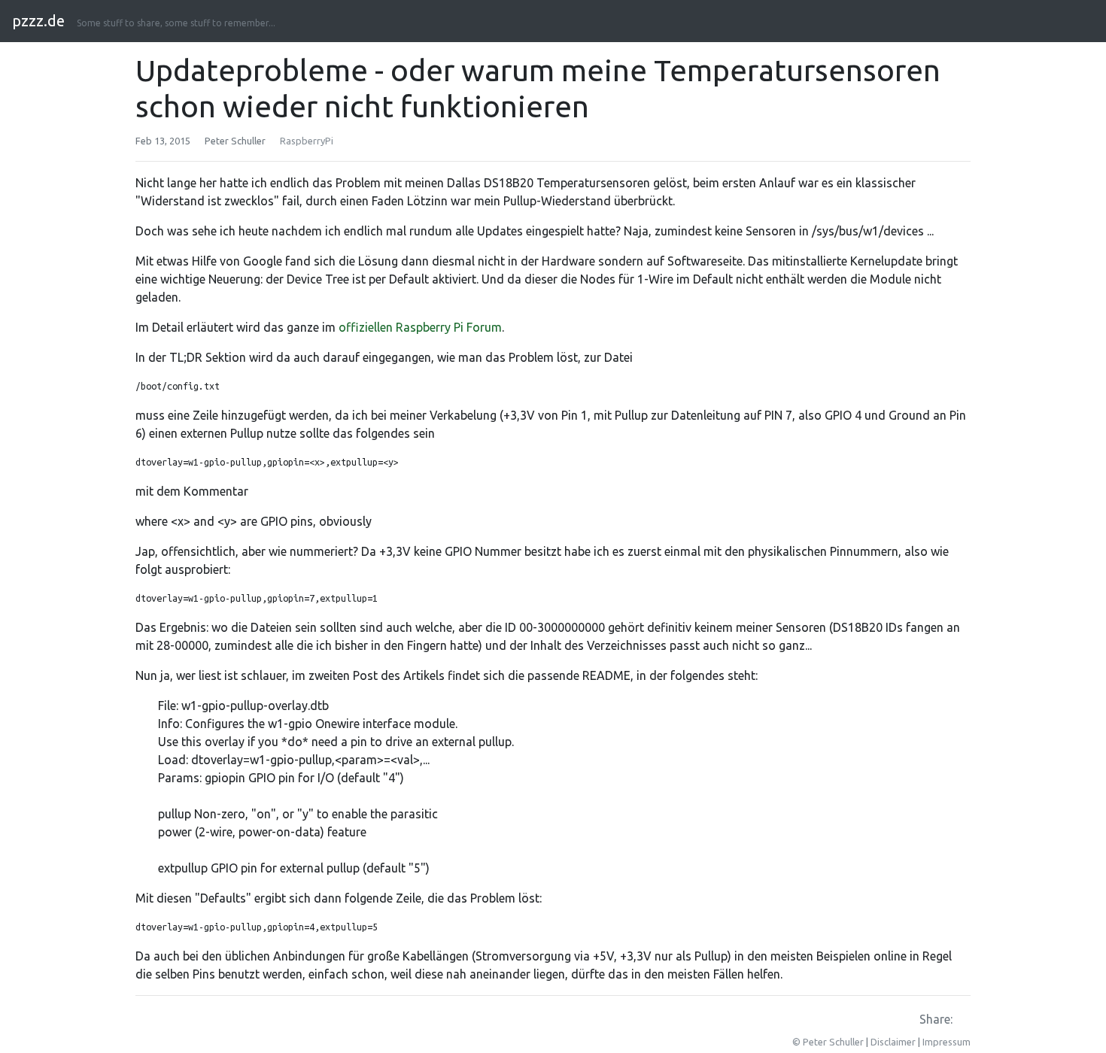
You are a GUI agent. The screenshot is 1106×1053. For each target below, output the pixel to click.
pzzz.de (38, 20)
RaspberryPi (306, 140)
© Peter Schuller (828, 1041)
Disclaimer (893, 1041)
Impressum (946, 1041)
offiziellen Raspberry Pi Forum (420, 327)
